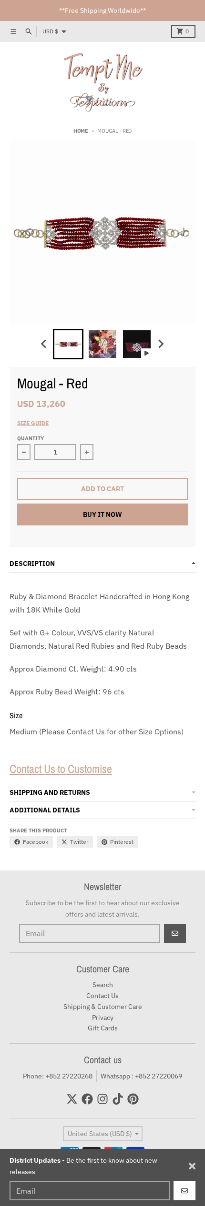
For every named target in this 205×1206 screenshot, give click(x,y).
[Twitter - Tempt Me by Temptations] (72, 1099)
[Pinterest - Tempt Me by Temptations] (133, 1099)
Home (80, 131)
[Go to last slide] (44, 344)
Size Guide (33, 422)
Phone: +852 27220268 (57, 1076)
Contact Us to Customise (61, 768)
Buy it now (102, 514)
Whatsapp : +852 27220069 (141, 1076)
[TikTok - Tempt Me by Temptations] (117, 1099)
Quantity (30, 438)
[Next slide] (160, 344)
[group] (68, 344)
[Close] (192, 1166)
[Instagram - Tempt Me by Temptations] (102, 1099)
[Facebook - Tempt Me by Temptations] (87, 1099)
